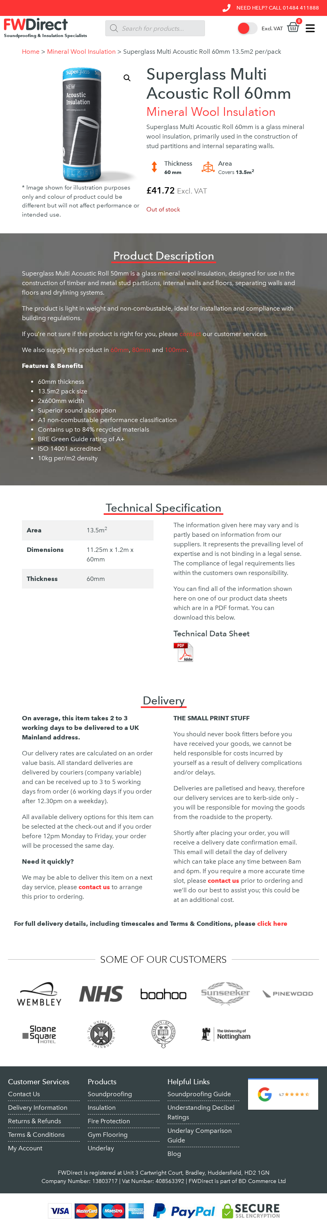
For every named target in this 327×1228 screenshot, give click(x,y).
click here (272, 923)
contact (190, 334)
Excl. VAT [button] (272, 28)
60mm (119, 350)
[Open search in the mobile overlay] (155, 28)
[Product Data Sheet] (183, 651)
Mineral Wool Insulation (81, 51)
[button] (127, 78)
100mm (176, 350)
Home (30, 51)
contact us (224, 880)
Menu (313, 28)
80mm (141, 350)
